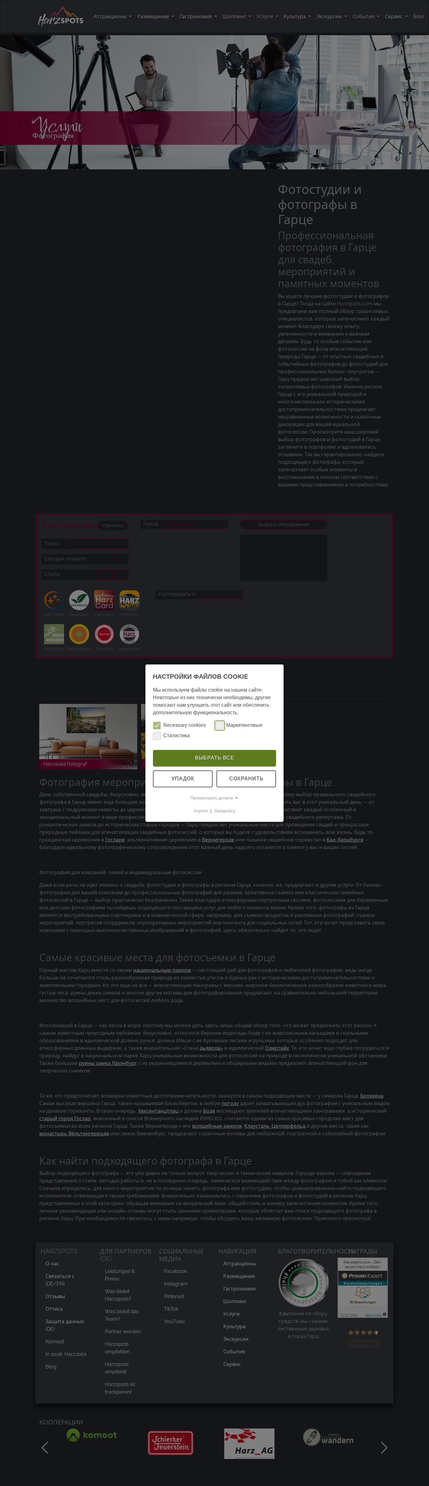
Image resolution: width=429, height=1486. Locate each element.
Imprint (201, 810)
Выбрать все (214, 758)
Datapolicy (225, 810)
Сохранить (246, 778)
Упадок (182, 778)
